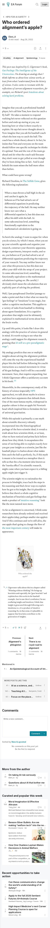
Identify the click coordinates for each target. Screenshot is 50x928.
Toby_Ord (12, 807)
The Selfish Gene (31, 181)
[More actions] (46, 48)
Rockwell (12, 828)
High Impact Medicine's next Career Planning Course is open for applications (27, 909)
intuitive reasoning (30, 500)
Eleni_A (12, 36)
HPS (33, 391)
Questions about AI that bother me (27, 782)
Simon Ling (13, 915)
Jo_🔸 (11, 851)
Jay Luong (27, 901)
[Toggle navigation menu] (3, 4)
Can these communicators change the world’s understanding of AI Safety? (27, 885)
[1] (15, 381)
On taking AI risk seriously (22, 775)
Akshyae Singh (15, 891)
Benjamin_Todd (35, 691)
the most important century (15, 528)
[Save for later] (35, 48)
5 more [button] (42, 58)
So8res (38, 685)
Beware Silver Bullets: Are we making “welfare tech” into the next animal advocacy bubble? (27, 825)
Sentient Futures (15, 901)
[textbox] (24, 724)
